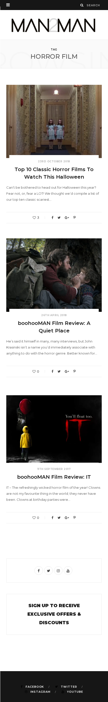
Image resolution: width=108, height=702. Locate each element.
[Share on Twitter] (59, 217)
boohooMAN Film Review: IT (54, 477)
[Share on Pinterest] (74, 217)
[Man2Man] (54, 25)
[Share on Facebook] (52, 217)
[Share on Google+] (67, 217)
